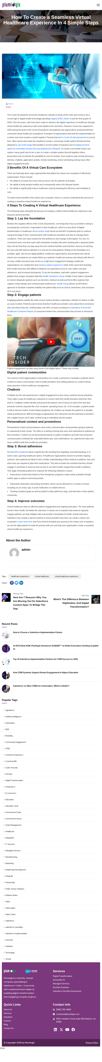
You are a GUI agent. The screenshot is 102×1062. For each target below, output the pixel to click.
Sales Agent (10, 908)
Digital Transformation (14, 780)
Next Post (85, 596)
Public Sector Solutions (14, 889)
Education (9, 799)
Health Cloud (62, 284)
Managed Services (61, 984)
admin (10, 104)
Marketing (9, 863)
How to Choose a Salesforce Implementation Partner (37, 632)
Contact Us (9, 1028)
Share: (4, 583)
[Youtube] (67, 1029)
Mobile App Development (15, 870)
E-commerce (10, 793)
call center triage (25, 145)
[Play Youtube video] (51, 342)
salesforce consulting (14, 927)
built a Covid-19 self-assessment (72, 137)
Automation (10, 723)
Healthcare (9, 831)
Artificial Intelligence (13, 717)
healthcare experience (20, 576)
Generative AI (59, 980)
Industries (8, 1017)
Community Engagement (15, 742)
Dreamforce (10, 787)
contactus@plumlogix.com (67, 1014)
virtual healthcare (42, 576)
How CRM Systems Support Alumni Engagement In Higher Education (45, 672)
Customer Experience (14, 755)
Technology (10, 953)
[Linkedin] (55, 1029)
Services (7, 1013)
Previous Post (18, 594)
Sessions (9, 940)
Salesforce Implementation (16, 933)
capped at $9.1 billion (60, 119)
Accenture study (42, 231)
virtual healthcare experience (66, 576)
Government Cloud (13, 812)
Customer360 (11, 761)
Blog (6, 1024)
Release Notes (11, 895)
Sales (7, 902)
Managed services (13, 850)
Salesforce (9, 921)
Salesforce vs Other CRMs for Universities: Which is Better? (41, 686)
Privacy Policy (92, 1043)
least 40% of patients (19, 452)
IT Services (10, 844)
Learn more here (25, 522)
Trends (8, 959)
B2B (7, 729)
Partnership (10, 882)
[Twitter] (17, 583)
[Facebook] (12, 583)
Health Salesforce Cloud (53, 276)
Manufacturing (11, 857)
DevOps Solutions (61, 987)
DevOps (8, 774)
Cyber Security (11, 768)
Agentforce (9, 710)
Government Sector (13, 819)
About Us (8, 1009)
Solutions (9, 946)
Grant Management (13, 825)
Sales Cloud (10, 914)
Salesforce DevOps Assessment (67, 991)
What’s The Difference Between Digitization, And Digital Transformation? (71, 603)
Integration (9, 838)
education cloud (11, 806)
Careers (7, 1021)
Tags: (4, 576)
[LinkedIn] (21, 583)
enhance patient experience (51, 265)
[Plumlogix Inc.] (11, 5)
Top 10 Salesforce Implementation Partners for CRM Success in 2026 (45, 659)
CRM (7, 748)
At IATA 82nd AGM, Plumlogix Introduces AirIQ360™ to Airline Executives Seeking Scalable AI (55, 647)
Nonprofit (9, 876)
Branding (9, 736)
